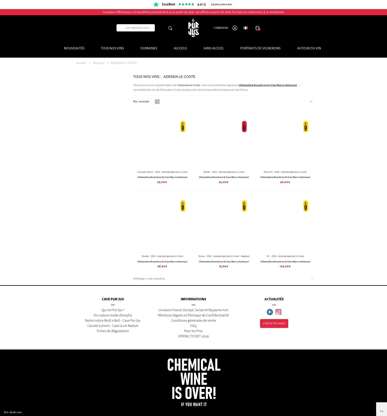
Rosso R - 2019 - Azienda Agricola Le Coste (285, 172)
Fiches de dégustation (113, 331)
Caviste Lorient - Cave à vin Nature (112, 326)
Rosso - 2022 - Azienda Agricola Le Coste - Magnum (224, 256)
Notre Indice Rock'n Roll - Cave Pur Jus (112, 320)
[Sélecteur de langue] (245, 27)
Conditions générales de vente (193, 320)
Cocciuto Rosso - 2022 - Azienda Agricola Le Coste (162, 172)
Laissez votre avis (221, 4)
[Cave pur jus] (193, 28)
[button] (309, 49)
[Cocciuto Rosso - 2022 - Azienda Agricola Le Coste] (162, 140)
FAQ (193, 326)
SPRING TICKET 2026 (193, 336)
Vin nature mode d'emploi (113, 315)
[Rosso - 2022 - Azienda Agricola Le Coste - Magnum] (224, 224)
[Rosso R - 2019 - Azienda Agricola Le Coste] (285, 140)
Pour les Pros (193, 331)
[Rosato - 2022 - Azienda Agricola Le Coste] (162, 224)
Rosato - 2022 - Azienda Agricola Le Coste (162, 256)
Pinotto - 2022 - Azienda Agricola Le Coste (223, 172)
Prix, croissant (141, 101)
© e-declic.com (13, 412)
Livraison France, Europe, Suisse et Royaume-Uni (193, 310)
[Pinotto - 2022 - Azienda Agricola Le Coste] (224, 140)
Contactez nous (274, 323)
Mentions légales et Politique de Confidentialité (193, 315)
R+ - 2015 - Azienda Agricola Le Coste (285, 256)
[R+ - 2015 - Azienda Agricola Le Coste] (285, 224)
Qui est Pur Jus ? (112, 310)
